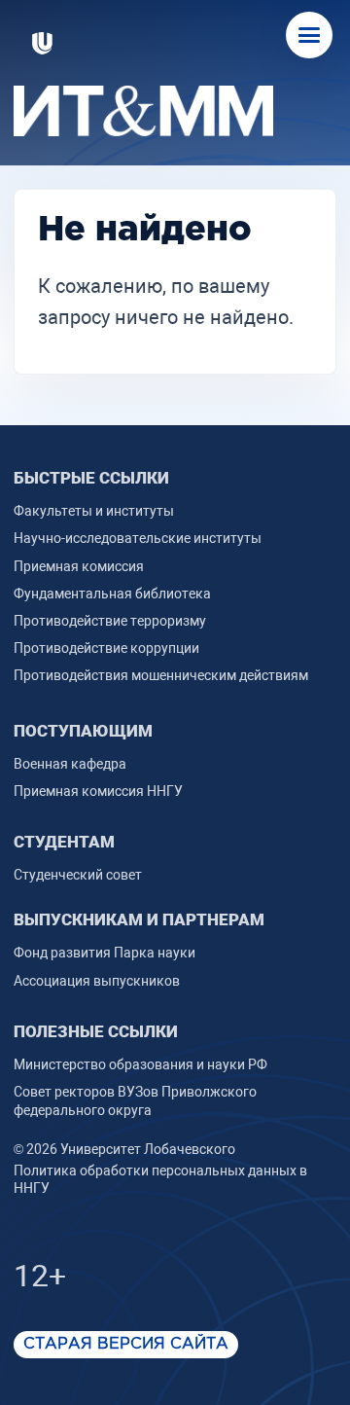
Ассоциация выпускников (97, 981)
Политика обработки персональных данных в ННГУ (160, 1179)
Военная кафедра (70, 764)
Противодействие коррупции (106, 648)
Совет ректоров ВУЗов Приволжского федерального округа (135, 1100)
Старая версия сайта (125, 1344)
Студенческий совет (78, 875)
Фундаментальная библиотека (112, 593)
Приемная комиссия (79, 566)
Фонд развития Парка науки (104, 952)
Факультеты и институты (94, 511)
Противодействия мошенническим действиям (161, 675)
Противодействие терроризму (110, 621)
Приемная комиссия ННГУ (98, 791)
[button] (309, 35)
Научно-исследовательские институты (138, 538)
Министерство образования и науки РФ (140, 1064)
